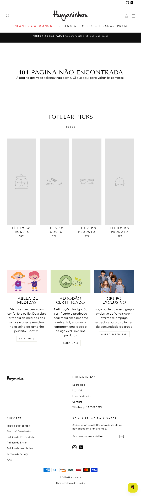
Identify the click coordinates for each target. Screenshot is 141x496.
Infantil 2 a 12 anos (33, 26)
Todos (70, 127)
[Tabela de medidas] (27, 281)
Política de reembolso (20, 448)
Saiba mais (26, 338)
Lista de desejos (81, 396)
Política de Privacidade (21, 437)
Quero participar (114, 334)
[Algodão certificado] (70, 281)
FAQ (9, 459)
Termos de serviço (18, 454)
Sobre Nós (78, 384)
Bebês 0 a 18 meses (76, 26)
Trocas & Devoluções (19, 431)
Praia (122, 26)
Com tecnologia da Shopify (70, 483)
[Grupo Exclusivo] (114, 281)
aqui (86, 78)
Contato (77, 401)
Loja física (78, 390)
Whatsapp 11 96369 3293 (87, 407)
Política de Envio (17, 442)
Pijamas (107, 26)
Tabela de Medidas (18, 425)
